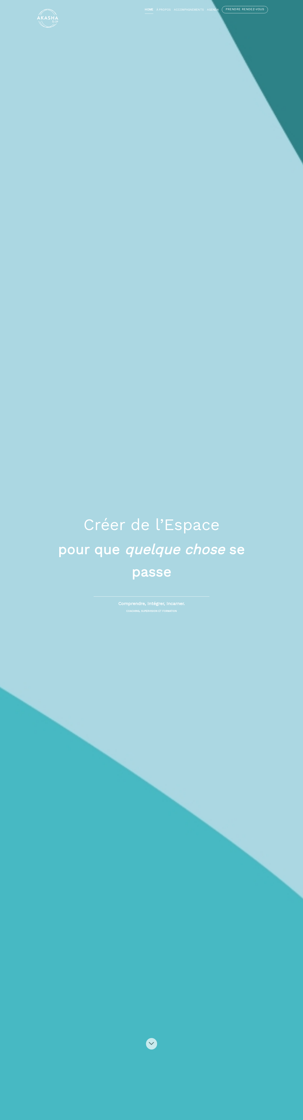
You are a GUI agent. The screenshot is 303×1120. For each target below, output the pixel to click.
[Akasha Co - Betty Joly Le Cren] (68, 18)
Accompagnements (189, 9)
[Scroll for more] (151, 1044)
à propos (163, 9)
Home (149, 9)
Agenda (213, 9)
